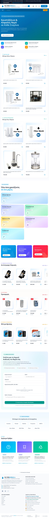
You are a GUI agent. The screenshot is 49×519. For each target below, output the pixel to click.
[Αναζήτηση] (29, 6)
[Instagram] (5, 491)
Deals (46, 10)
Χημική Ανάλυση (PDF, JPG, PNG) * (11, 384)
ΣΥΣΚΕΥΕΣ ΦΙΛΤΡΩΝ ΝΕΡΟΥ (30, 479)
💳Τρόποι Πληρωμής (29, 505)
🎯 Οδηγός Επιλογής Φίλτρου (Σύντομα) (33, 497)
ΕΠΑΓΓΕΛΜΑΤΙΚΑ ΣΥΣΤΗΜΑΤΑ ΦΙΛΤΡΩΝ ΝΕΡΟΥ (34, 484)
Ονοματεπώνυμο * (8, 374)
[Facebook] (3, 491)
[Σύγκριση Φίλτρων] (33, 6)
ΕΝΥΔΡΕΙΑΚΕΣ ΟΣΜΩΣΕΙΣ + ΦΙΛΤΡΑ (32, 482)
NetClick (15, 515)
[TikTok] (8, 491)
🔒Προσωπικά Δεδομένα (30, 510)
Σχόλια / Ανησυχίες (8, 394)
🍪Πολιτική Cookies (29, 508)
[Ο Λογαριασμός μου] (39, 6)
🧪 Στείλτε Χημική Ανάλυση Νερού (32, 499)
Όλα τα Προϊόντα (7, 35)
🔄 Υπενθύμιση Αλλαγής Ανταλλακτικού (33, 502)
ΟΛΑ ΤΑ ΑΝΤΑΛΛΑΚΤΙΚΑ (30, 478)
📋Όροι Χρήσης (29, 507)
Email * (26, 374)
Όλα (44, 55)
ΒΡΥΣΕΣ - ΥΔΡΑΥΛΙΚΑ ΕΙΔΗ (30, 481)
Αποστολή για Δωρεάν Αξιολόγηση (25, 402)
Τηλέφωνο (7, 379)
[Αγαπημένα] (36, 6)
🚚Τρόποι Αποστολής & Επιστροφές (32, 503)
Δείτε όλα (44, 265)
